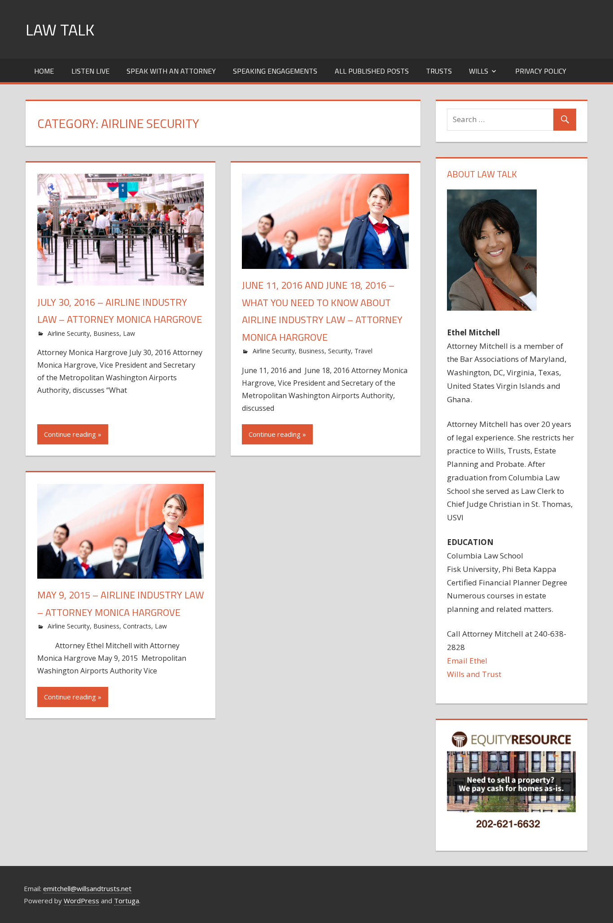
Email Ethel (467, 660)
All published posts (372, 71)
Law (129, 333)
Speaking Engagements (275, 71)
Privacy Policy (540, 71)
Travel (363, 351)
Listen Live (90, 71)
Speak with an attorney (171, 71)
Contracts (137, 626)
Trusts (439, 71)
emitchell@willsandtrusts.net (87, 888)
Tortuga (126, 900)
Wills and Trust (474, 674)
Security (339, 351)
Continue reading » (72, 434)
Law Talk (60, 29)
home (44, 71)
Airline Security (69, 333)
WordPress (81, 900)
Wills (478, 71)
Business (106, 333)
